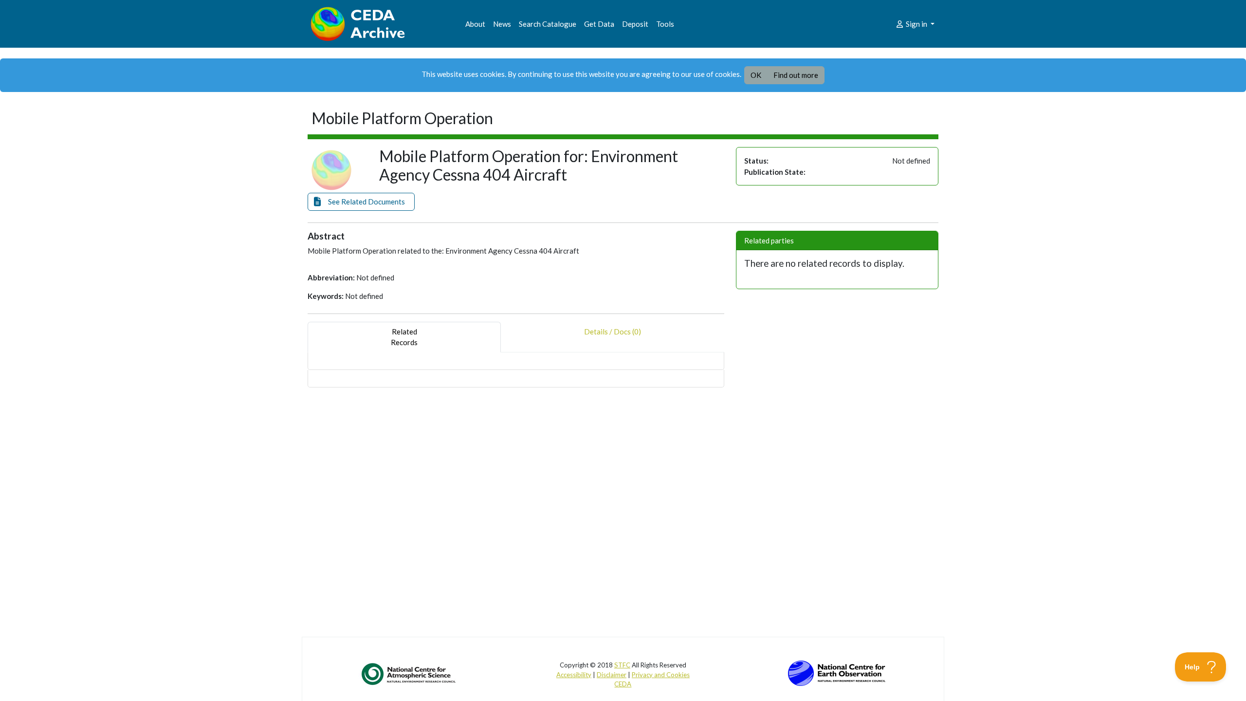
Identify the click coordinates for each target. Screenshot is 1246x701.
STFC (622, 665)
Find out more (795, 75)
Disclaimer (611, 675)
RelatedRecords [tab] (404, 337)
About (475, 23)
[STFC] (836, 672)
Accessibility (573, 675)
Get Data (599, 23)
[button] (361, 202)
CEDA (622, 684)
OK (756, 75)
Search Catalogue (547, 23)
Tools (665, 23)
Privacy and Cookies (661, 675)
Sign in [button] (916, 23)
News (502, 23)
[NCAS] (409, 673)
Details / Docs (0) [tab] (612, 331)
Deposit (635, 23)
